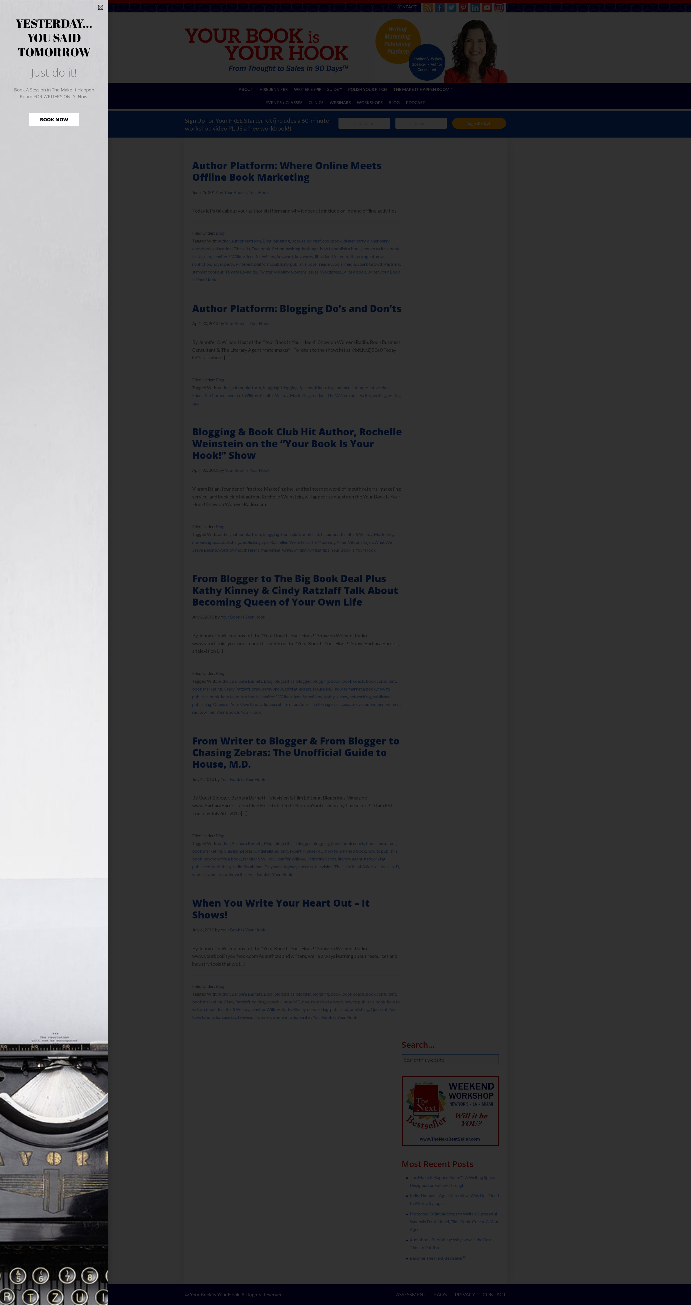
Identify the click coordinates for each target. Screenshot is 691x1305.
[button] (101, 7)
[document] (345, 652)
